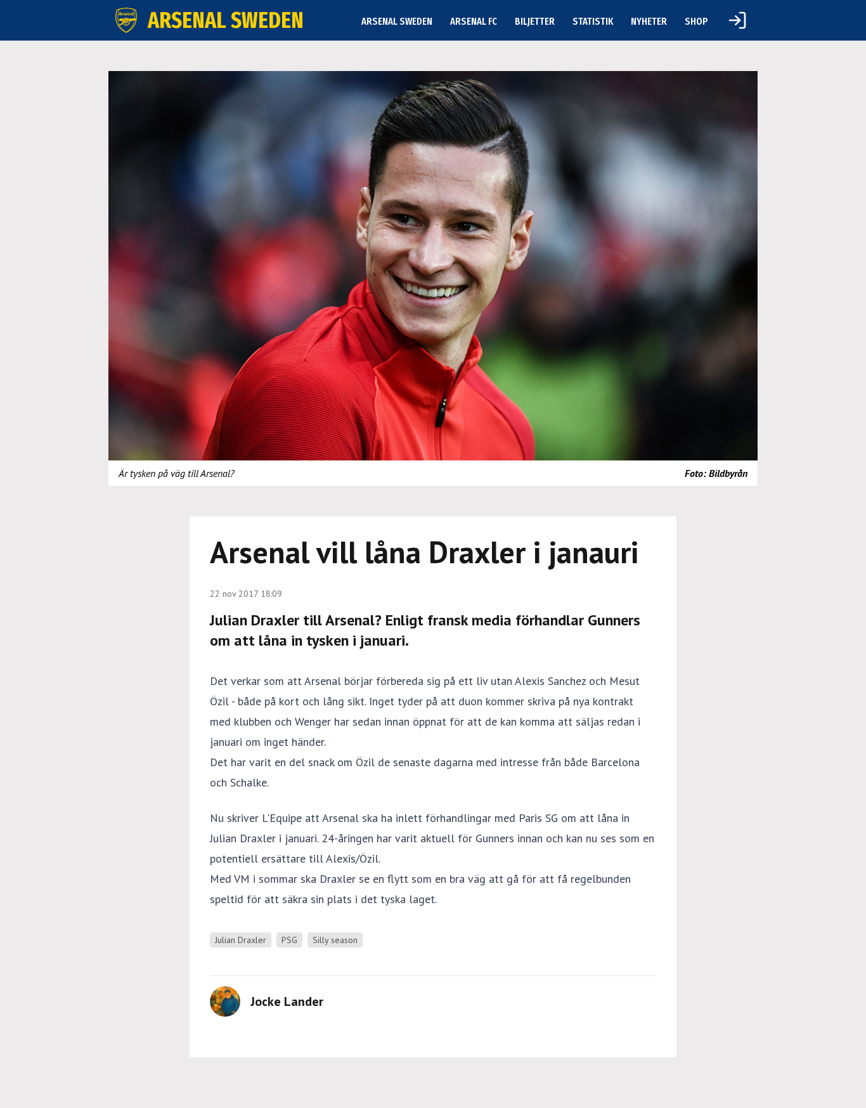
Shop (696, 21)
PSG (289, 940)
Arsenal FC (473, 21)
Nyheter (649, 21)
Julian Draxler (240, 940)
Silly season (335, 940)
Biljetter (535, 21)
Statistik (592, 21)
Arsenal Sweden (396, 21)
